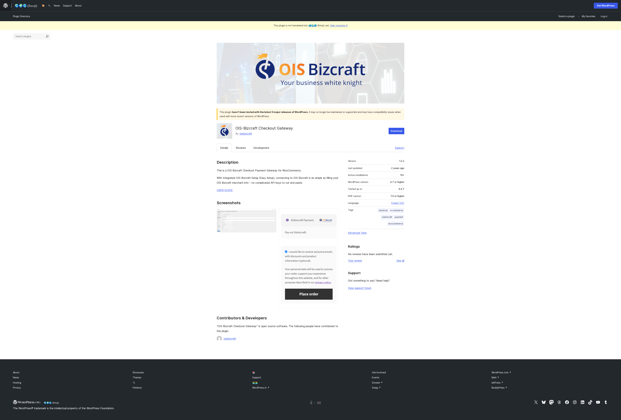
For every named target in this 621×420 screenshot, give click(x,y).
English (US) (397, 203)
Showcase (138, 372)
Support (399, 147)
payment (399, 217)
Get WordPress (606, 5)
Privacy (17, 387)
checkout (383, 210)
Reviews (241, 147)
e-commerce (396, 210)
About (16, 372)
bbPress (497, 382)
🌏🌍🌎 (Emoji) (51, 402)
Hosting (17, 382)
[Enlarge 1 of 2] (272, 213)
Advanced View (357, 232)
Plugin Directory (21, 16)
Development (261, 147)
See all (400, 260)
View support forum (359, 288)
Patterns (137, 387)
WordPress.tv (260, 387)
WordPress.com (501, 372)
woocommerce (395, 223)
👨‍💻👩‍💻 (255, 382)
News (16, 377)
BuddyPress (499, 387)
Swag (376, 387)
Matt (495, 377)
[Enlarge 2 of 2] (334, 213)
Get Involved (379, 372)
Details (224, 147)
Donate (377, 382)
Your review (355, 260)
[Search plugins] (47, 36)
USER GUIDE (225, 190)
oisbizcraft (246, 133)
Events (375, 377)
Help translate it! (339, 25)
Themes (137, 377)
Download (396, 131)
